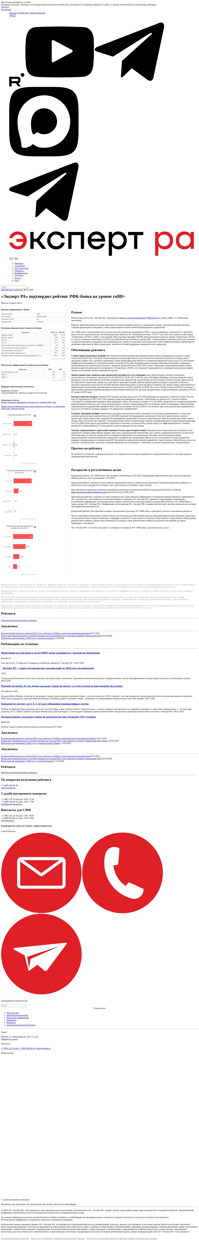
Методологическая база (17, 1015)
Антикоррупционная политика (20, 1025)
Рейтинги (19, 263)
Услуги (18, 278)
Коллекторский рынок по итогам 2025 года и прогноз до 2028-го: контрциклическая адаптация (45, 633)
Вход (12, 16)
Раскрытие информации (17, 1018)
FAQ (17, 280)
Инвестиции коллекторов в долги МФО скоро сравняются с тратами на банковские (50, 652)
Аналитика (20, 266)
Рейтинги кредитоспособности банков (19, 620)
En (11, 259)
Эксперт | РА (15, 13)
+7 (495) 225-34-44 (9, 1048)
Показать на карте (9, 1039)
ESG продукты (21, 268)
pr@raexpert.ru (7, 820)
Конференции (21, 273)
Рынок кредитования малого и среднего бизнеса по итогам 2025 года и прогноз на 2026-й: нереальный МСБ (51, 636)
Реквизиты (11, 1020)
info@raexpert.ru (43, 1048)
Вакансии (11, 1022)
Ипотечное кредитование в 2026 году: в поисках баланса (27, 638)
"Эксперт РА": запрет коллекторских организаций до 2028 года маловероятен (47, 668)
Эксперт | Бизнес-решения (33, 13)
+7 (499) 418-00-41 (27, 1048)
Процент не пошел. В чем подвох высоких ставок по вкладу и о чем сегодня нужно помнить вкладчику (62, 686)
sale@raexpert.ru (8, 788)
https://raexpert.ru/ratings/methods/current (89, 492)
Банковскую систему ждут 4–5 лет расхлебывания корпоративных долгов (45, 703)
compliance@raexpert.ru (11, 804)
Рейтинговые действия (11, 290)
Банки (93, 738)
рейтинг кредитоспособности (133, 318)
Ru (16, 259)
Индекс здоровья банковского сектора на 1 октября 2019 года (28, 402)
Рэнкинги (19, 271)
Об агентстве (12, 1013)
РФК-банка (152, 318)
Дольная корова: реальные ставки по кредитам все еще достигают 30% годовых (48, 716)
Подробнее (6, 9)
